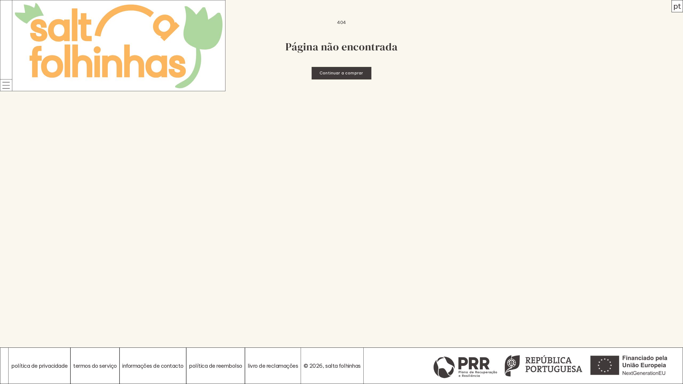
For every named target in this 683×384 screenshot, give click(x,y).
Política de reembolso (215, 365)
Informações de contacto (153, 365)
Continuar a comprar (341, 72)
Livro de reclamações (273, 365)
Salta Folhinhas (343, 365)
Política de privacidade (39, 365)
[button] (6, 85)
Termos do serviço (95, 365)
